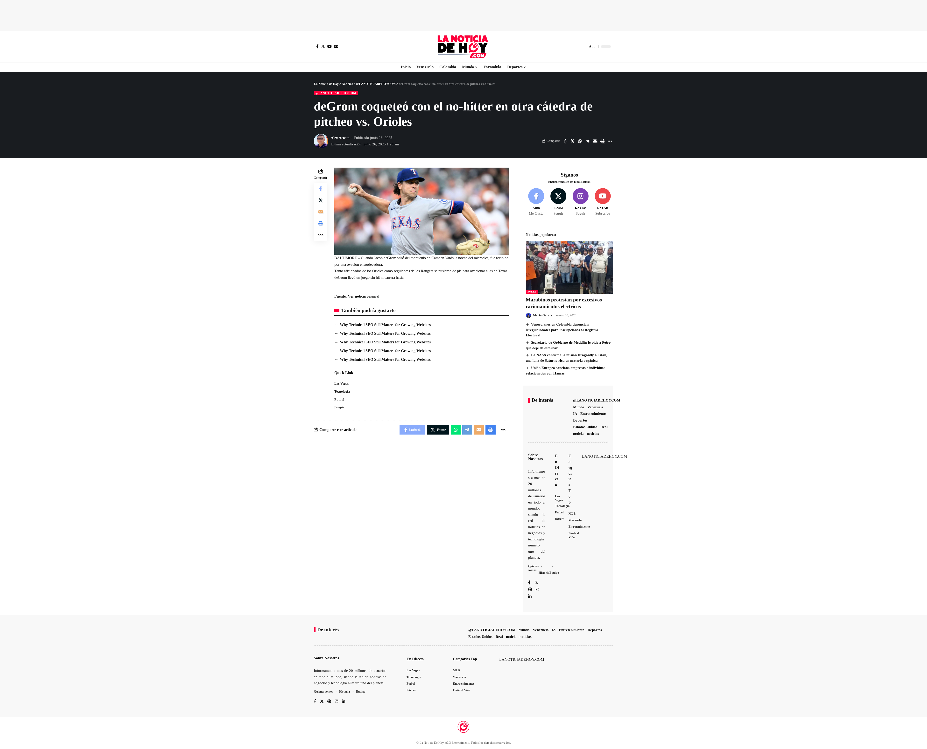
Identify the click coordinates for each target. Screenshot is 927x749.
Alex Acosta (340, 138)
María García (542, 315)
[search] (582, 46)
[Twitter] (323, 46)
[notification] (575, 46)
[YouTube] (329, 46)
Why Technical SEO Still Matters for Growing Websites (385, 325)
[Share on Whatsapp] (579, 141)
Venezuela (595, 407)
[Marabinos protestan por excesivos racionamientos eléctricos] (569, 267)
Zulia (531, 291)
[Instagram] (580, 202)
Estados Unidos (585, 427)
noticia (578, 434)
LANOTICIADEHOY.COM (604, 456)
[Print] (602, 141)
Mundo (578, 407)
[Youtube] (602, 202)
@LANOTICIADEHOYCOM (336, 93)
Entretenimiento (593, 413)
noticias (593, 434)
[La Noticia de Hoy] (463, 46)
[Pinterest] (530, 589)
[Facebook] (317, 46)
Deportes (580, 420)
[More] (609, 141)
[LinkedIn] (530, 596)
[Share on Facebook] (565, 141)
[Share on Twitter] (572, 141)
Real (604, 427)
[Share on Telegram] (587, 141)
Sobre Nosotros (535, 457)
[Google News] (336, 46)
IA (575, 413)
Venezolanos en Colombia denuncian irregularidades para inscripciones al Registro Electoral (562, 329)
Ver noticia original (363, 296)
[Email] (594, 141)
